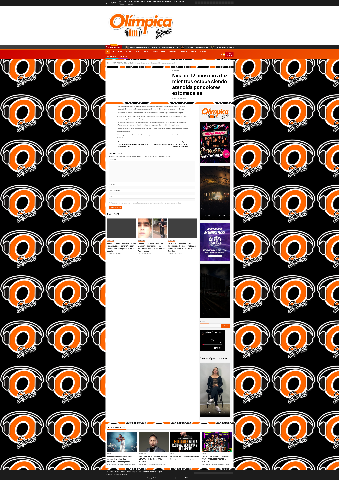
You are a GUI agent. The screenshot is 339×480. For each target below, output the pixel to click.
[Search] (221, 54)
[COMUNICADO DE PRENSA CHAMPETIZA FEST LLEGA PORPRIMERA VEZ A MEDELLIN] (217, 442)
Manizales (168, 1)
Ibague (149, 1)
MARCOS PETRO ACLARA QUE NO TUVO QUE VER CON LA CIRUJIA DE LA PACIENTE (153, 459)
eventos (204, 453)
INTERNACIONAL (175, 70)
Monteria (130, 4)
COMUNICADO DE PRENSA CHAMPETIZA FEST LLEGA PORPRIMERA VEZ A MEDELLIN (204, 47)
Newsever (179, 478)
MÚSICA (109, 453)
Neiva (154, 1)
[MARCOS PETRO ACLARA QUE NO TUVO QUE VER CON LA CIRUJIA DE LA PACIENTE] (154, 442)
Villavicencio (122, 4)
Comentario (113, 159)
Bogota (130, 1)
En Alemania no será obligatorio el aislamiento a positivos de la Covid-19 (132, 144)
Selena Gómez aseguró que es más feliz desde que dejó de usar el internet (171, 144)
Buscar (226, 326)
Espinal (175, 1)
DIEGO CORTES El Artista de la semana (161, 47)
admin (175, 98)
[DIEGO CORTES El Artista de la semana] (185, 442)
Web (110, 197)
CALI (120, 1)
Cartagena (160, 1)
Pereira (143, 1)
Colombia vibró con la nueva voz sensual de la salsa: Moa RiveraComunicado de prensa (119, 459)
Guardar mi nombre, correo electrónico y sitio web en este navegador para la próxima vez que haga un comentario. (146, 203)
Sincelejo (181, 1)
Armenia (136, 1)
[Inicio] (107, 52)
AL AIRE (202, 322)
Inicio (124, 1)
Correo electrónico (115, 190)
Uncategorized (142, 453)
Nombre (112, 184)
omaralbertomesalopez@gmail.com (127, 464)
